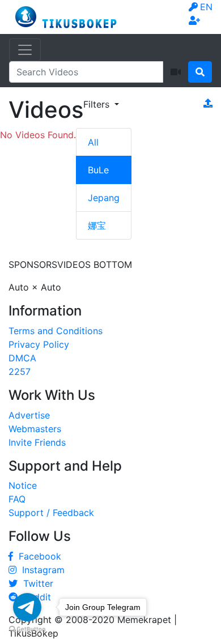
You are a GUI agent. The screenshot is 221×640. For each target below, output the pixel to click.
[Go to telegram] (27, 607)
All (93, 142)
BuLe (98, 170)
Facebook (37, 556)
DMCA (22, 358)
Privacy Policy (38, 344)
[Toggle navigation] (25, 50)
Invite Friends (37, 442)
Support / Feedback (51, 512)
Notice (22, 485)
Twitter (35, 583)
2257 (19, 371)
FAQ (17, 499)
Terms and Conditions (55, 330)
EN (206, 6)
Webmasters (34, 428)
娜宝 (97, 225)
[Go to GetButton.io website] (27, 628)
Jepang (104, 197)
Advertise (29, 415)
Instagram (40, 569)
